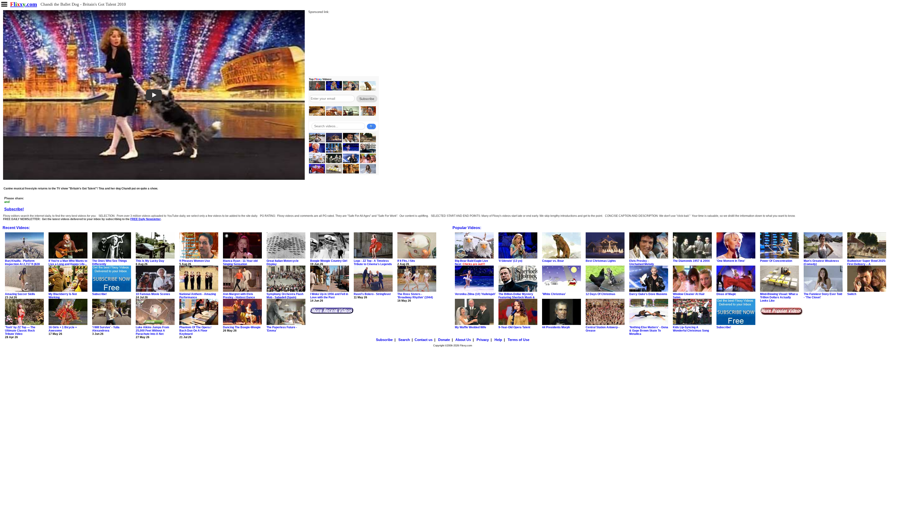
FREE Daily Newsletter (145, 219)
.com (23, 4)
